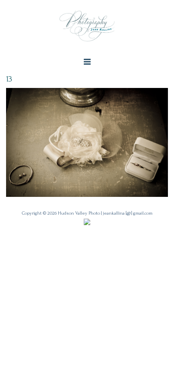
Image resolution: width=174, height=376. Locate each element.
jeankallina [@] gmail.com (128, 213)
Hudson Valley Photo (79, 213)
